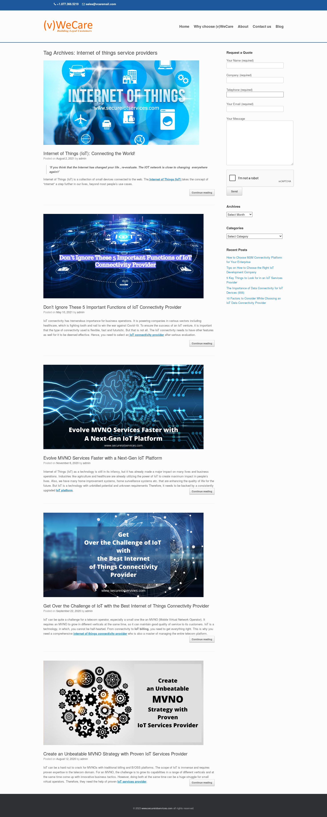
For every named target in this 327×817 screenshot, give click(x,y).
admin (82, 158)
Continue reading (202, 192)
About (243, 26)
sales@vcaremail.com (101, 4)
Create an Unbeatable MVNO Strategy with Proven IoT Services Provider (115, 753)
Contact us (262, 26)
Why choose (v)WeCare (213, 26)
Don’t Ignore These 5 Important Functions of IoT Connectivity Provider (112, 307)
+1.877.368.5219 (67, 4)
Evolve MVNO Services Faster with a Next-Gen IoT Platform (102, 457)
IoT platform (64, 490)
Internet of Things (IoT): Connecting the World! (89, 153)
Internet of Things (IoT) (165, 179)
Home (184, 26)
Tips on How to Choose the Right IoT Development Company (250, 269)
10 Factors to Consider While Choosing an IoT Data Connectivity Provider (253, 300)
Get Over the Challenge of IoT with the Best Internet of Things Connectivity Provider (126, 605)
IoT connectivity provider (147, 335)
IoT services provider (131, 781)
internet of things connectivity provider (100, 633)
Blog (280, 26)
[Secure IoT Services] (67, 26)
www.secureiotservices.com (157, 808)
